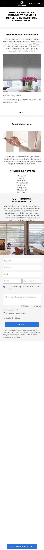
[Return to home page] (22, 3)
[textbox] (22, 299)
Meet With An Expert (22, 546)
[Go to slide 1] (20, 112)
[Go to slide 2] (22, 112)
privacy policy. (16, 337)
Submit (22, 324)
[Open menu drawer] (3, 3)
